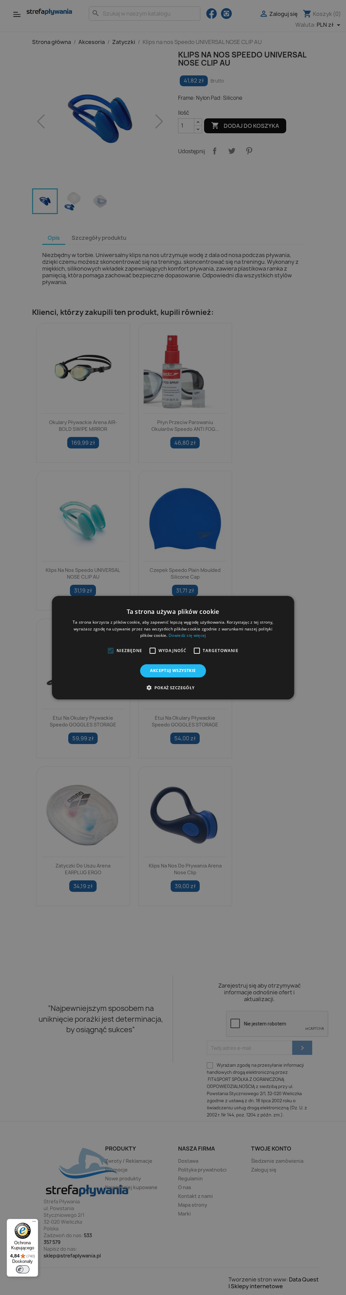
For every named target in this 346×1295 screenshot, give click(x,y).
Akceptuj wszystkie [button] (173, 670)
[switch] (22, 1269)
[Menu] (34, 1223)
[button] (110, 650)
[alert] (173, 647)
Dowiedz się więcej (187, 635)
